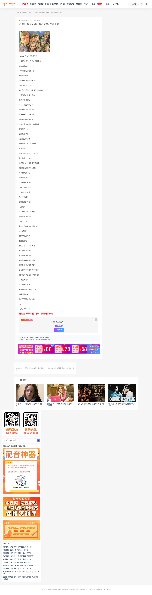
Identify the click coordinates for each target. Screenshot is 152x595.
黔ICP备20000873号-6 (103, 589)
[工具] (107, 4)
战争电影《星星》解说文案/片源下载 (39, 339)
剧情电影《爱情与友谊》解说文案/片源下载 (18, 565)
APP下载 (115, 4)
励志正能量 (70, 4)
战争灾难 (63, 4)
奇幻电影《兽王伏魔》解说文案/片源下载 (17, 553)
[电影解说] (32, 4)
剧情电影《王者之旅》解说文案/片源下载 (17, 568)
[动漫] (94, 4)
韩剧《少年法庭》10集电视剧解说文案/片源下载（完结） (21, 573)
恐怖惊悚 (48, 4)
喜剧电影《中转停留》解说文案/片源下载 (17, 559)
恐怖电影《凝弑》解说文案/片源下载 (15, 550)
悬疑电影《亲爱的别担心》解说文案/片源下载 (30, 369)
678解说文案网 (26, 12)
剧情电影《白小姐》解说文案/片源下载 (16, 562)
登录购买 (59, 330)
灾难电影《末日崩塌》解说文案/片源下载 (61, 368)
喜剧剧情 (79, 4)
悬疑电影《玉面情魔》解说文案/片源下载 (91, 404)
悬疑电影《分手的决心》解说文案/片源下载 (18, 556)
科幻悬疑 (41, 4)
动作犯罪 (55, 4)
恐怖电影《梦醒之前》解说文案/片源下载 (17, 547)
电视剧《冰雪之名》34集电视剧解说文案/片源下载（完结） (20, 578)
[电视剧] (85, 4)
